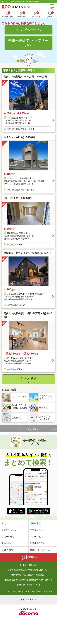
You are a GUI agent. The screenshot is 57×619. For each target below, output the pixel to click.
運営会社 (47, 591)
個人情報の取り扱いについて (40, 580)
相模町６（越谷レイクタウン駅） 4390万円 (27, 252)
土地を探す (7, 543)
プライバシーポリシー (13, 591)
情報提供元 (40, 575)
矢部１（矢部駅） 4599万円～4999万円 (25, 76)
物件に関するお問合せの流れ (22, 575)
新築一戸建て (8, 536)
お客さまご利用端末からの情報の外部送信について (27, 570)
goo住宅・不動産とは (28, 565)
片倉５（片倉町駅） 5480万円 (20, 137)
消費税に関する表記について (27, 585)
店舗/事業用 (7, 550)
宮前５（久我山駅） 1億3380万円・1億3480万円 (28, 315)
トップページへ (28, 30)
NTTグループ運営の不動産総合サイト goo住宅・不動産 (20, 1)
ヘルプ (26, 591)
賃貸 (4, 523)
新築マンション (9, 530)
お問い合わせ (36, 591)
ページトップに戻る (28, 429)
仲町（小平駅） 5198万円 (18, 197)
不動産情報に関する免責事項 (15, 580)
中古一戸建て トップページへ (28, 42)
